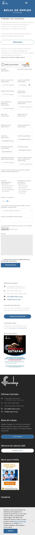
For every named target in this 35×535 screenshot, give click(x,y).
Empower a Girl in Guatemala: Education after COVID (9, 466)
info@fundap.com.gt (13, 299)
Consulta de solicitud (17, 316)
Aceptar (10, 530)
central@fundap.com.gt (15, 296)
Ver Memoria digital (17, 450)
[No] (33, 521)
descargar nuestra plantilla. (18, 328)
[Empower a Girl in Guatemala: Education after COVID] (10, 475)
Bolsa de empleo (17, 436)
